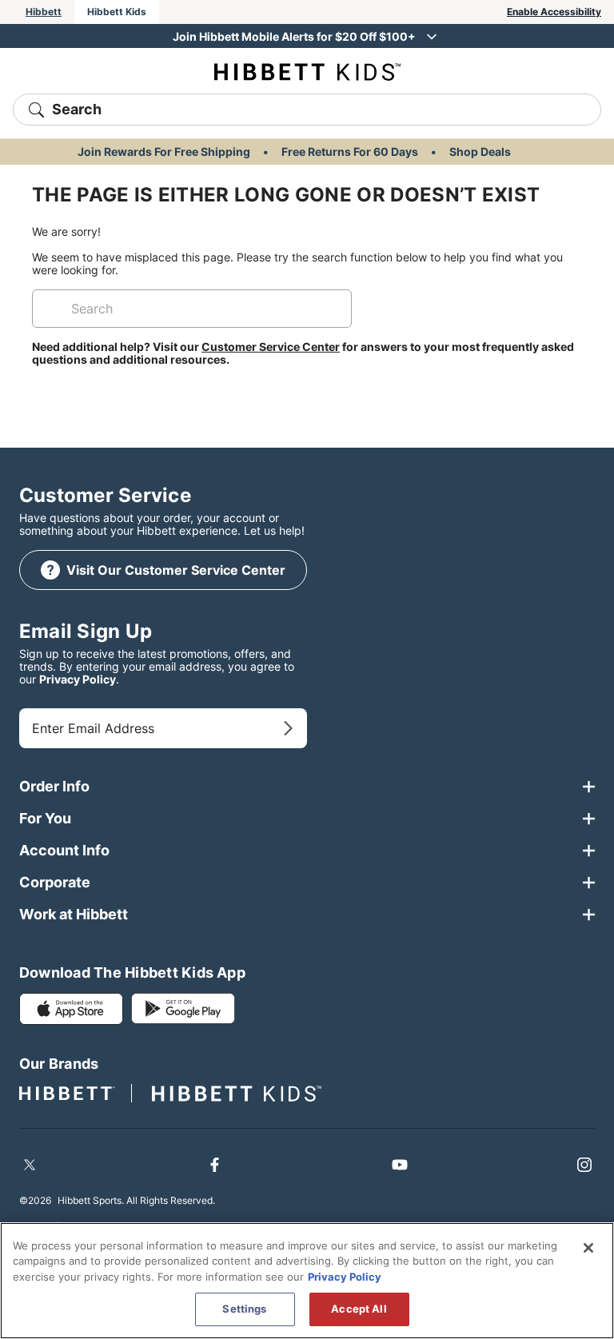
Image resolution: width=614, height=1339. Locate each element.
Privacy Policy (77, 679)
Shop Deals (480, 151)
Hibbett (44, 12)
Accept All (358, 1308)
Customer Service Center (270, 346)
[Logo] (307, 71)
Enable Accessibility (554, 12)
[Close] (588, 1247)
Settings (244, 1308)
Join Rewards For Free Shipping (164, 151)
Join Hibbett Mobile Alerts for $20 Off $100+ (294, 36)
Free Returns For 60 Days (349, 151)
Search (77, 109)
